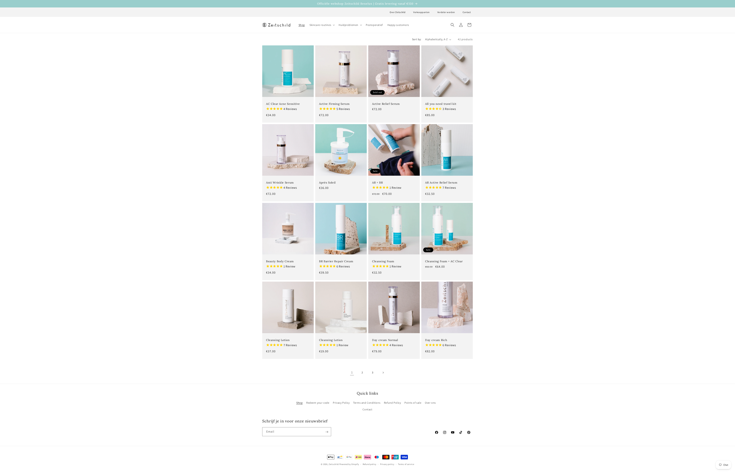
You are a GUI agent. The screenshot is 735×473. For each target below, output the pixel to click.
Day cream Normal (385, 340)
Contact (467, 12)
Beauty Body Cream (280, 261)
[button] (321, 25)
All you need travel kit (440, 104)
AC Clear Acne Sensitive (283, 104)
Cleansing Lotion (278, 340)
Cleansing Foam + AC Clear (444, 261)
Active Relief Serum (386, 104)
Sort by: (416, 39)
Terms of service (406, 464)
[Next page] (383, 372)
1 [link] (352, 372)
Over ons (430, 402)
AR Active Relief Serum (441, 182)
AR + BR (377, 182)
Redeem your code (317, 402)
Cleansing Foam (383, 261)
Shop (299, 402)
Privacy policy (387, 464)
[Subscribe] (327, 431)
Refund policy (369, 464)
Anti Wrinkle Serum (280, 182)
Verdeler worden (446, 12)
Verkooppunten (421, 12)
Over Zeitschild (398, 12)
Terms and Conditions (366, 402)
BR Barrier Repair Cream (336, 261)
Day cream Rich (436, 340)
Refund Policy (392, 402)
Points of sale (412, 402)
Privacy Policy (341, 402)
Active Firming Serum (334, 104)
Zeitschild (334, 464)
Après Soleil (327, 182)
